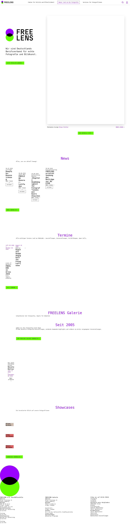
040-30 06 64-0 (5, 504)
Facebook (93, 501)
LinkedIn (93, 500)
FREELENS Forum (95, 504)
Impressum (93, 513)
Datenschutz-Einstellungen (99, 515)
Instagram (93, 498)
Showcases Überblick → (14, 457)
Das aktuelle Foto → (85, 133)
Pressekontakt (95, 506)
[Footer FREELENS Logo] (65, 496)
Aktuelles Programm (51, 516)
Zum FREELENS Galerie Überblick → (28, 338)
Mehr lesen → (9, 181)
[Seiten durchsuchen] (122, 2)
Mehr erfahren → (11, 380)
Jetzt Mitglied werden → (15, 63)
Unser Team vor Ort (6, 506)
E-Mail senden (4, 505)
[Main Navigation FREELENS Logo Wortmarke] (7, 2)
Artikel (9, 184)
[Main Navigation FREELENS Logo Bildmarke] (2, 2)
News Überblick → (12, 210)
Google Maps (49, 513)
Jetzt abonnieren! (96, 509)
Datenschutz (94, 514)
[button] (127, 2)
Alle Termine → (12, 287)
